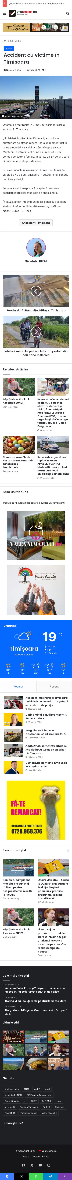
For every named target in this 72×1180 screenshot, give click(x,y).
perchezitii (10, 1107)
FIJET (34, 1101)
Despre (36, 1156)
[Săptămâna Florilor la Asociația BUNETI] (19, 387)
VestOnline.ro (49, 1150)
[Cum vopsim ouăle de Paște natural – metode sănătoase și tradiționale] (19, 445)
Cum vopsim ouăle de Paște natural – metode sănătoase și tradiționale (18, 462)
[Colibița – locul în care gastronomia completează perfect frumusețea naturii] (36, 1064)
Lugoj (58, 1101)
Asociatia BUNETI (13, 1095)
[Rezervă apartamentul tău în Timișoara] (36, 26)
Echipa (45, 1156)
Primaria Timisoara (29, 1107)
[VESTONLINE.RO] (23, 13)
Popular (18, 686)
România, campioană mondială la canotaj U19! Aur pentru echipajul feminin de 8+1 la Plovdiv (18, 887)
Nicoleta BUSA (13, 70)
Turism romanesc (28, 1113)
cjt (25, 1101)
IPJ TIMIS (46, 1101)
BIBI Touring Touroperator (39, 1095)
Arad (47, 1089)
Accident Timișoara (36, 222)
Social (18, 40)
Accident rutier (12, 1089)
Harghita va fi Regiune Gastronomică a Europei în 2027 (46, 732)
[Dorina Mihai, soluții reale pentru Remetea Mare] (13, 719)
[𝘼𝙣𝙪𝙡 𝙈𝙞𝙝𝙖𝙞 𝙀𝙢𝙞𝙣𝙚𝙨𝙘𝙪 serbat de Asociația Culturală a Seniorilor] (13, 750)
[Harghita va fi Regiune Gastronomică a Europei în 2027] (13, 735)
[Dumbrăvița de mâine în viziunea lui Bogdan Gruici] (13, 767)
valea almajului (49, 1113)
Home (9, 40)
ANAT (26, 1089)
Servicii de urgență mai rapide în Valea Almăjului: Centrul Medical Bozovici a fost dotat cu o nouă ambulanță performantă (53, 465)
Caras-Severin (12, 1101)
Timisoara (59, 1107)
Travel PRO (10, 1113)
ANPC (37, 1089)
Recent (54, 686)
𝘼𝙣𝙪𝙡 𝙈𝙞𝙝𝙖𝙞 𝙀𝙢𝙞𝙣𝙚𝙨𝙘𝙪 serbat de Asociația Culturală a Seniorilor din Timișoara (46, 749)
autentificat (23, 502)
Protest (46, 1107)
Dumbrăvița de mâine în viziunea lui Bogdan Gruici (46, 764)
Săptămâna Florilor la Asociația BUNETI (17, 401)
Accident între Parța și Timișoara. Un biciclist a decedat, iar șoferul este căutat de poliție (47, 701)
